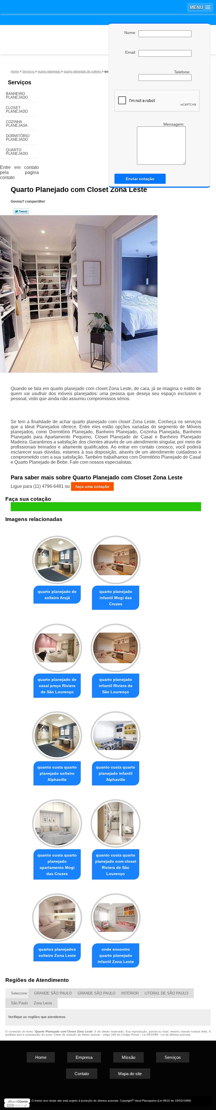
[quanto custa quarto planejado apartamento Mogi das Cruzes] (57, 821)
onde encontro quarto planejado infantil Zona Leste (116, 955)
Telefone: (183, 72)
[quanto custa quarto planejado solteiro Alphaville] (57, 733)
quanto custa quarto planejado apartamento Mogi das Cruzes (57, 864)
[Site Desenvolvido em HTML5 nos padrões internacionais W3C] (17, 1105)
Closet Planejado (17, 110)
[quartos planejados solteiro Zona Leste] (57, 915)
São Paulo (19, 1003)
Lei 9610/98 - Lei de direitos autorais (166, 1034)
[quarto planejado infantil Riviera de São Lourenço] (116, 645)
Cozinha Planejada (17, 124)
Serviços (19, 82)
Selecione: (19, 993)
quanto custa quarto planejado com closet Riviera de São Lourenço (115, 864)
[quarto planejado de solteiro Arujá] (57, 557)
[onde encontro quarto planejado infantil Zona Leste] (116, 915)
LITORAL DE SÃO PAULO (166, 993)
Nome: (131, 32)
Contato (82, 1073)
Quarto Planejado (17, 152)
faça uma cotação (92, 486)
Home (40, 1057)
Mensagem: (174, 124)
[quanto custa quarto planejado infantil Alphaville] (116, 733)
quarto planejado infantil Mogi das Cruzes (115, 597)
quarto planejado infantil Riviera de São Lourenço (115, 685)
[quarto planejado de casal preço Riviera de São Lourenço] (57, 645)
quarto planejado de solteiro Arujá (57, 594)
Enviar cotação (140, 178)
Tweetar (21, 211)
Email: (131, 52)
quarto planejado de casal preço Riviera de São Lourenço (57, 685)
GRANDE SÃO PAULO (53, 993)
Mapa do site (130, 1073)
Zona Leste (43, 1003)
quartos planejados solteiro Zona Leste (57, 952)
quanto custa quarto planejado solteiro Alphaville (57, 773)
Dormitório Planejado (18, 138)
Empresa (84, 1057)
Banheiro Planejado (17, 95)
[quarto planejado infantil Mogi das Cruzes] (116, 557)
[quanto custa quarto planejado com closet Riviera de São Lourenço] (116, 821)
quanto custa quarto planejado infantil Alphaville (115, 773)
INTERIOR (130, 993)
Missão (128, 1057)
